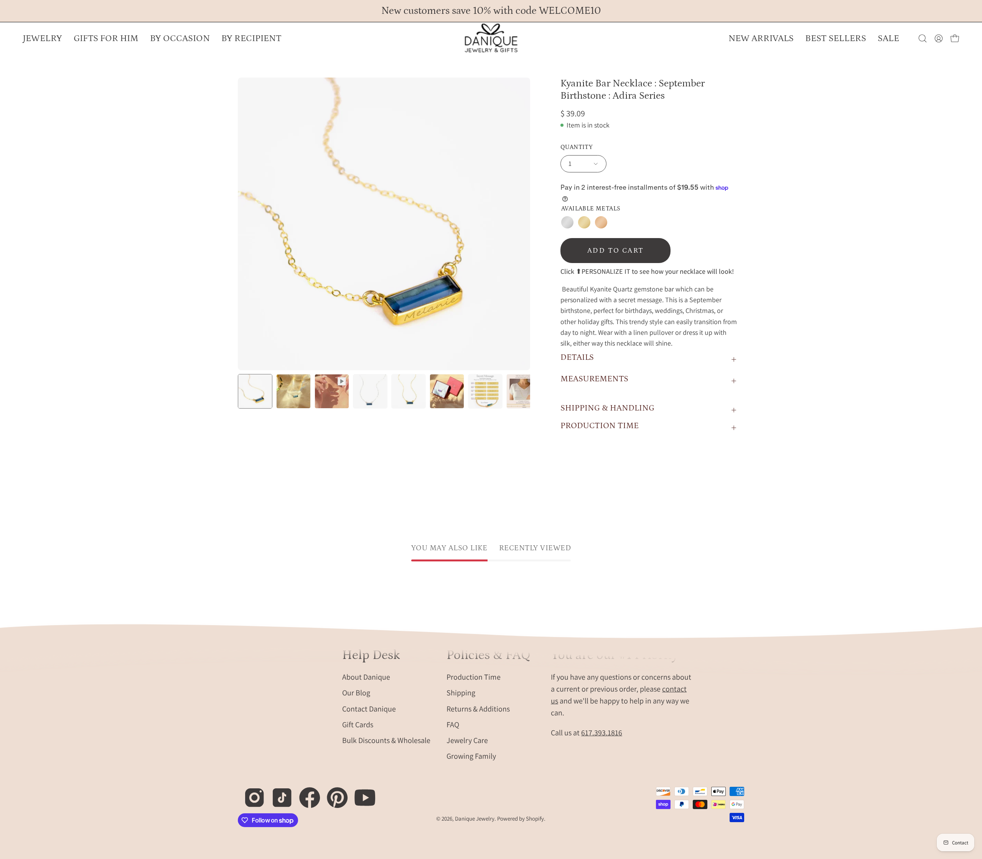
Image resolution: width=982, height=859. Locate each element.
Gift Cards (357, 724)
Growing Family (471, 756)
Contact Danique (369, 708)
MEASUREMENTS (594, 379)
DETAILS (577, 357)
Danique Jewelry (474, 818)
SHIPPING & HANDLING (607, 408)
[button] (180, 38)
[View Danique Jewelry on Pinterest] (333, 793)
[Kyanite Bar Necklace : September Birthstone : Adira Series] (255, 391)
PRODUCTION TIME (599, 425)
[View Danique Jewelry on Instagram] (250, 793)
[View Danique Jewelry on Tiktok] (278, 793)
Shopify (535, 818)
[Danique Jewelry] (491, 38)
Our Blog (356, 693)
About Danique (366, 677)
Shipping (461, 693)
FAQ (453, 724)
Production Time (474, 677)
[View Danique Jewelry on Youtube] (361, 793)
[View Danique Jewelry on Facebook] (305, 793)
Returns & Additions (478, 708)
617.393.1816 (601, 732)
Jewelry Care (467, 740)
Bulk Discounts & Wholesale (386, 740)
